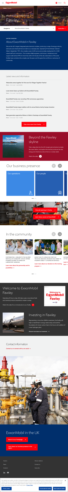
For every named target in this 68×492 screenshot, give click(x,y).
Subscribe (61, 28)
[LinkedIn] (4, 473)
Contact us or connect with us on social (17, 348)
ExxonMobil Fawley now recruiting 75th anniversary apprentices (25, 99)
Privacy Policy (29, 485)
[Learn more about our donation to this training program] (48, 247)
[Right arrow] (60, 166)
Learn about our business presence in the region (20, 447)
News (4, 464)
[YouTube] (8, 473)
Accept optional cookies (45, 488)
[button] (3, 2)
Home (4, 8)
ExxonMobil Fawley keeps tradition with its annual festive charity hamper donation (30, 107)
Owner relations (39, 461)
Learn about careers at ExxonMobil (45, 217)
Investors (5, 468)
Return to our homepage (15, 439)
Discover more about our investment (38, 331)
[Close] (65, 480)
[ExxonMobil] (12, 3)
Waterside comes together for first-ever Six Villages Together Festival (26, 82)
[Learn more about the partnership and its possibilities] (19, 247)
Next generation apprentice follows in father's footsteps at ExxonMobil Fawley (29, 115)
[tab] (32, 274)
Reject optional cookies (59, 488)
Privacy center (6, 488)
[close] (32, 173)
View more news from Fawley (32, 124)
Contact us (37, 464)
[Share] (63, 419)
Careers (5, 461)
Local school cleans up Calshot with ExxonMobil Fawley (22, 91)
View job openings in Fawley (43, 210)
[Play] (40, 156)
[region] (34, 485)
